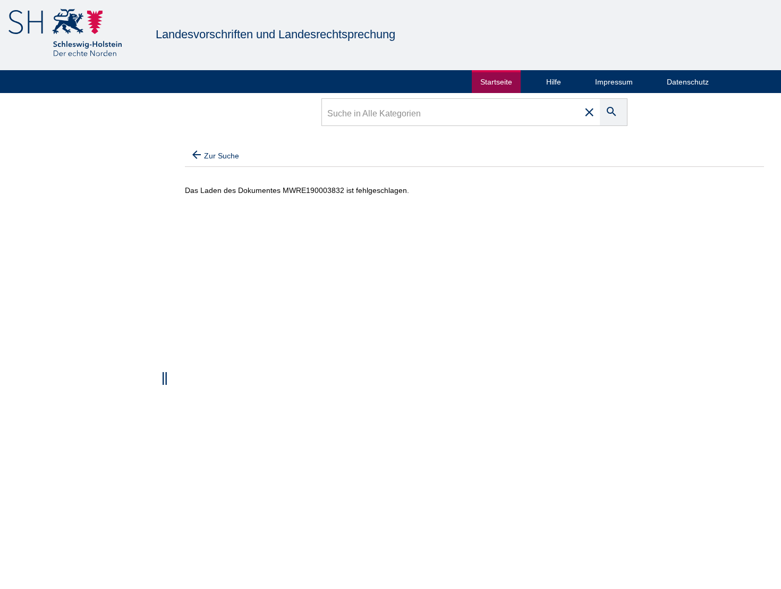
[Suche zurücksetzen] (589, 112)
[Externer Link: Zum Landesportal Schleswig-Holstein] (65, 34)
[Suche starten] (613, 112)
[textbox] (451, 115)
